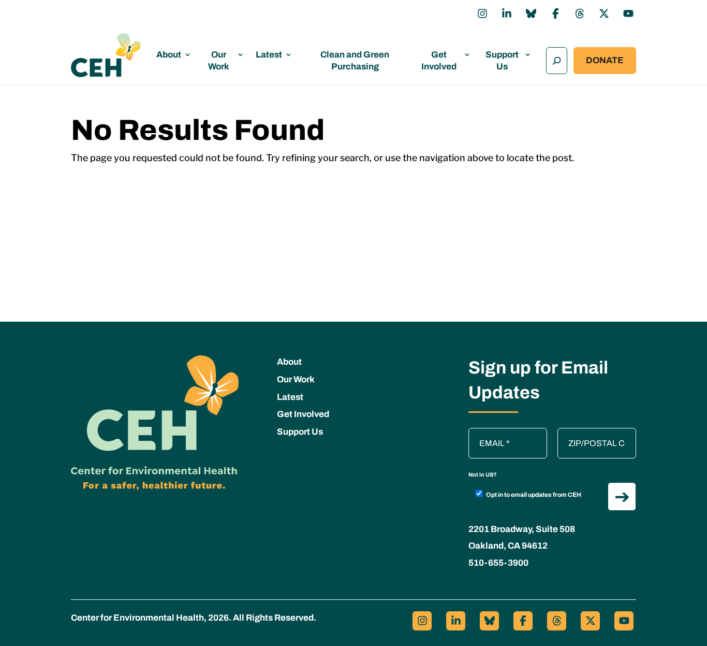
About (168, 55)
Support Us (502, 60)
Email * (486, 433)
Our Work (218, 60)
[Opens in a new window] (482, 13)
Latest (269, 55)
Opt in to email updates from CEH (533, 494)
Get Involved (438, 60)
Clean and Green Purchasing (354, 60)
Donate (605, 60)
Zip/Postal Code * (593, 433)
